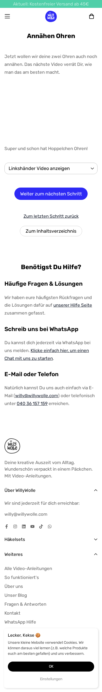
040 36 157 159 (32, 403)
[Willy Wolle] (51, 16)
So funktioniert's (21, 577)
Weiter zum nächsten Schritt (51, 194)
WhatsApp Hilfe (20, 622)
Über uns (13, 586)
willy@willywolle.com (36, 395)
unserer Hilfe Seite (72, 305)
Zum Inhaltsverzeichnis (51, 231)
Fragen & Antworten (25, 604)
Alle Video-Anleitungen (28, 568)
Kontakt (12, 613)
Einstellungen (51, 679)
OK (51, 666)
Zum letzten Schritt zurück (51, 216)
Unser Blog (15, 595)
